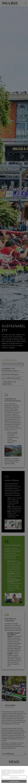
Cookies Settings (14, 777)
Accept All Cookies (14, 781)
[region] (14, 775)
